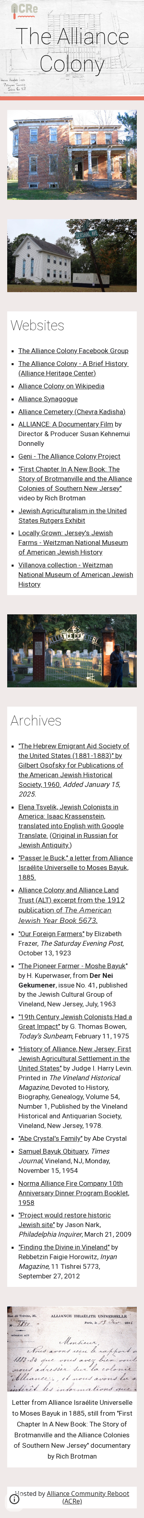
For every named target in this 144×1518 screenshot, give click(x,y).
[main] (72, 50)
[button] (14, 1502)
